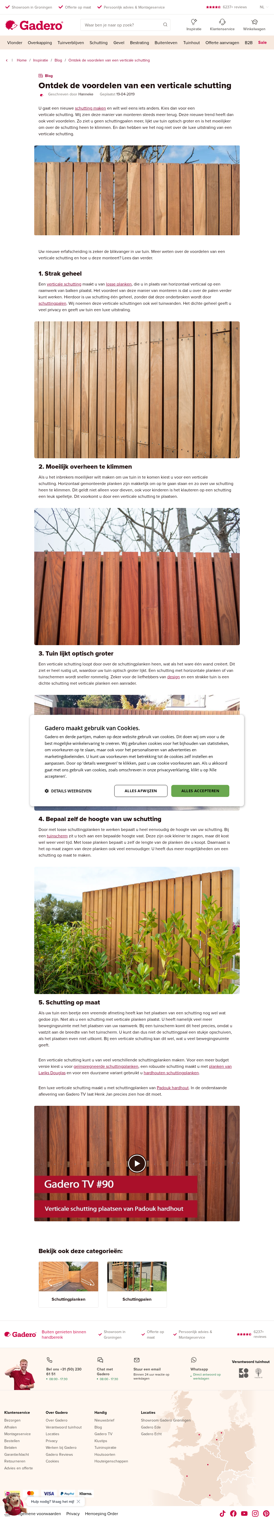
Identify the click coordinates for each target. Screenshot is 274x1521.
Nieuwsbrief (104, 1420)
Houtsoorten (104, 1454)
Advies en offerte (18, 1468)
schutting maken (90, 108)
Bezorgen (12, 1420)
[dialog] (137, 760)
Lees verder (78, 776)
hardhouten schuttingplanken (171, 1073)
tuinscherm (57, 836)
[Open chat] (15, 1506)
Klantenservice (17, 1412)
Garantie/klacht (16, 1454)
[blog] (6, 60)
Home (22, 60)
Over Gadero (57, 1412)
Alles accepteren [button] (200, 790)
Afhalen (10, 1427)
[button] (157, 24)
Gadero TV (103, 1434)
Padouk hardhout (173, 1088)
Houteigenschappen (111, 1461)
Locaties (52, 1434)
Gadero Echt (151, 1434)
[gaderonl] (255, 1513)
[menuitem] (14, 42)
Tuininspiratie (105, 1447)
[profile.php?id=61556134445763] (233, 1513)
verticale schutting (64, 284)
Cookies (52, 1461)
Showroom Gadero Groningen (166, 1420)
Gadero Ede (151, 1427)
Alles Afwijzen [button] (141, 790)
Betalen (10, 1447)
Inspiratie (40, 60)
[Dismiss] (78, 1501)
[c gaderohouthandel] (244, 1513)
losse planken (119, 284)
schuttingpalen (52, 303)
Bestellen (12, 1441)
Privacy (52, 1441)
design (173, 677)
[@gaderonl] (222, 1513)
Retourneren (14, 1461)
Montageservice (17, 1434)
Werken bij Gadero (61, 1447)
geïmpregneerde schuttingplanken (106, 1066)
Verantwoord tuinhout (64, 1427)
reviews (235, 7)
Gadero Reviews (59, 1454)
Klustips (100, 1441)
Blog (58, 60)
